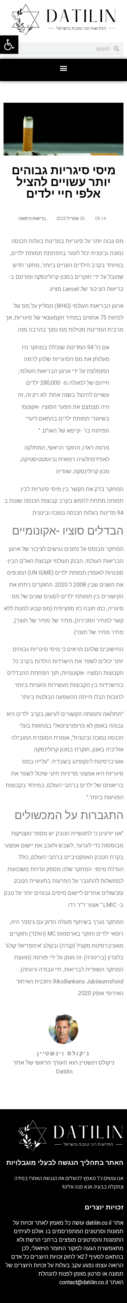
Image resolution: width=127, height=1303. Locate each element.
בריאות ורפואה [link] (32, 218)
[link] (9, 44)
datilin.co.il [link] (98, 1222)
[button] (63, 68)
